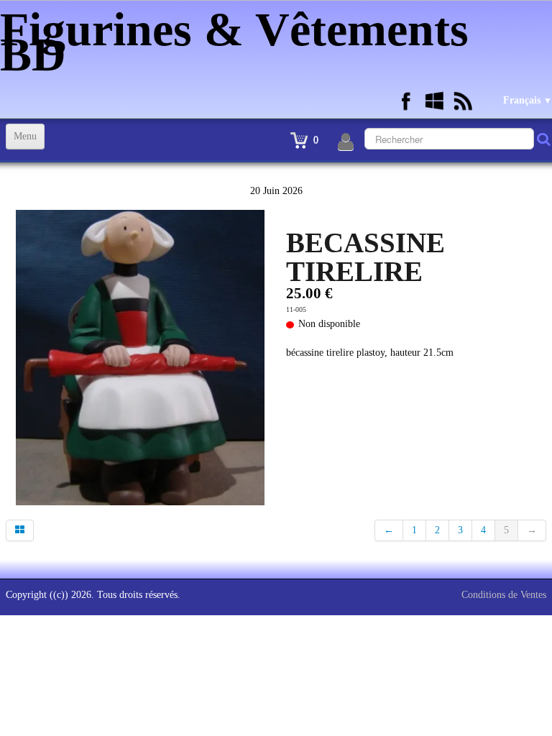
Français (527, 100)
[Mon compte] (345, 142)
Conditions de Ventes (503, 594)
